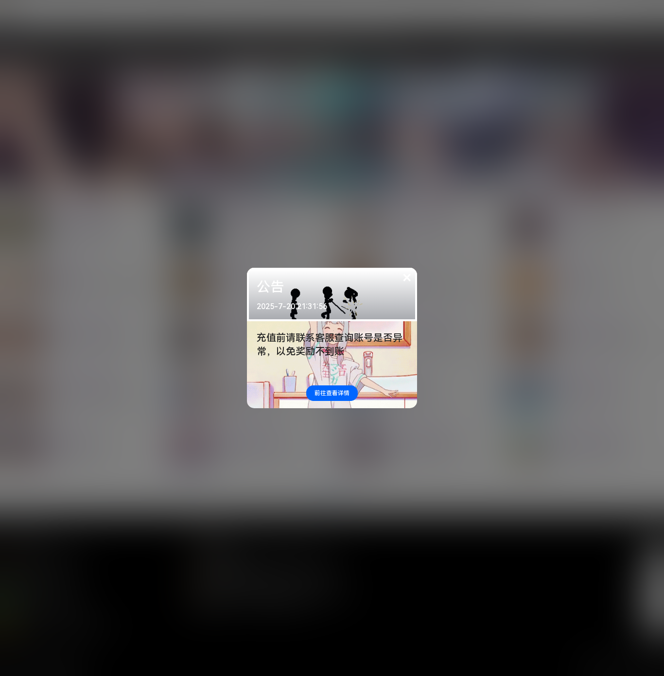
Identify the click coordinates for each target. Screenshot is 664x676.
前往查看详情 (332, 393)
